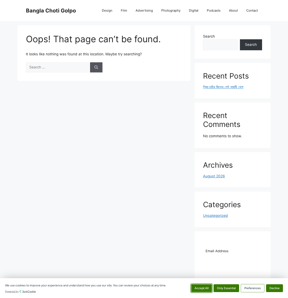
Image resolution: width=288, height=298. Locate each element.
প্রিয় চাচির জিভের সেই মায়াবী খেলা (223, 87)
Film (124, 10)
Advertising (144, 10)
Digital (193, 10)
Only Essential (226, 288)
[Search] (96, 67)
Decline (274, 288)
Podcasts (214, 10)
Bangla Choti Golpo (51, 10)
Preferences (252, 288)
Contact (252, 10)
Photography (170, 10)
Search (209, 36)
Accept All (202, 288)
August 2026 (214, 176)
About (233, 10)
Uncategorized (215, 216)
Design (107, 10)
